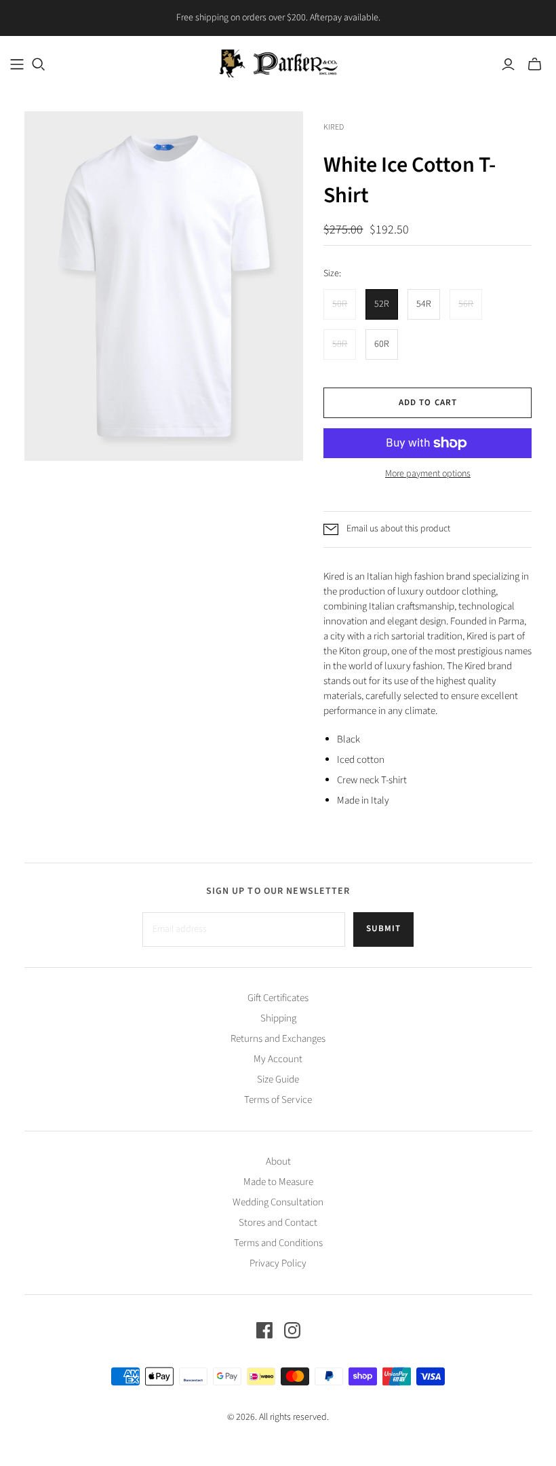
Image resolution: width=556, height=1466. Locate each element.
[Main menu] (17, 64)
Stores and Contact (278, 1223)
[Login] (508, 64)
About (278, 1161)
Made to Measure (278, 1182)
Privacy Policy (278, 1263)
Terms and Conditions (278, 1243)
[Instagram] (292, 1330)
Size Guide (278, 1079)
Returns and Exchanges (278, 1039)
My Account (278, 1059)
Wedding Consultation (278, 1202)
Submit (383, 928)
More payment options (428, 474)
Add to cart (427, 402)
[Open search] (38, 64)
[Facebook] (264, 1330)
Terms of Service (278, 1100)
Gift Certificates (278, 998)
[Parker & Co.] (278, 63)
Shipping (278, 1018)
